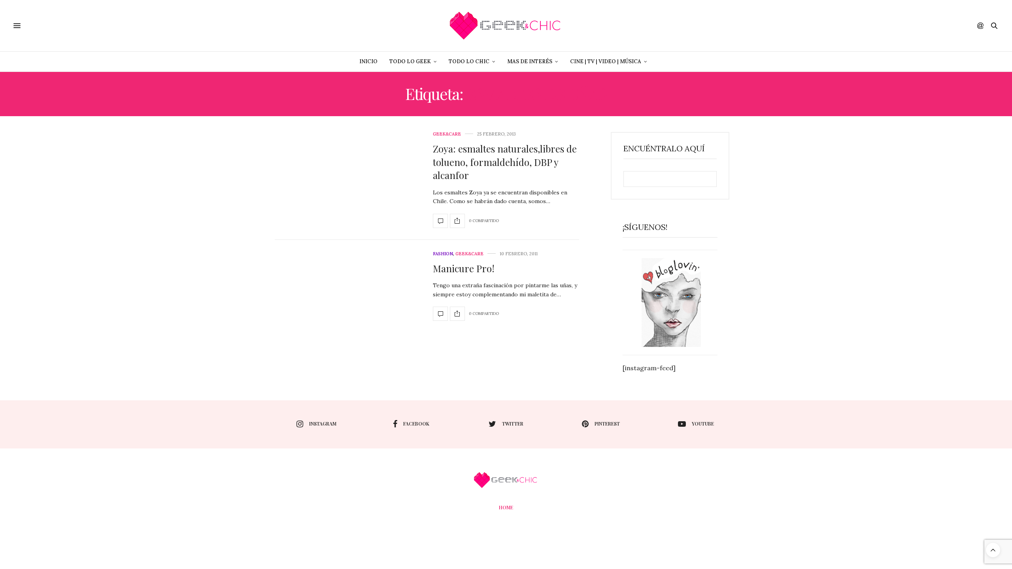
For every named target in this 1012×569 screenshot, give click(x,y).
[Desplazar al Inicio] (993, 550)
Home (506, 507)
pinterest (607, 423)
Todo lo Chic (469, 61)
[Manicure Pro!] (440, 314)
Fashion (443, 254)
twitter (512, 423)
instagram (322, 423)
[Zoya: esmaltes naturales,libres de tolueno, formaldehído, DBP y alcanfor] (440, 221)
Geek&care (447, 134)
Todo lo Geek (410, 61)
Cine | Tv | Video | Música (605, 61)
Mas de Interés (529, 61)
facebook (416, 423)
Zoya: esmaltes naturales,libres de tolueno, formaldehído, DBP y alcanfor (505, 161)
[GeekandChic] (506, 26)
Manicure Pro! (464, 268)
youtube (703, 423)
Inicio (368, 61)
